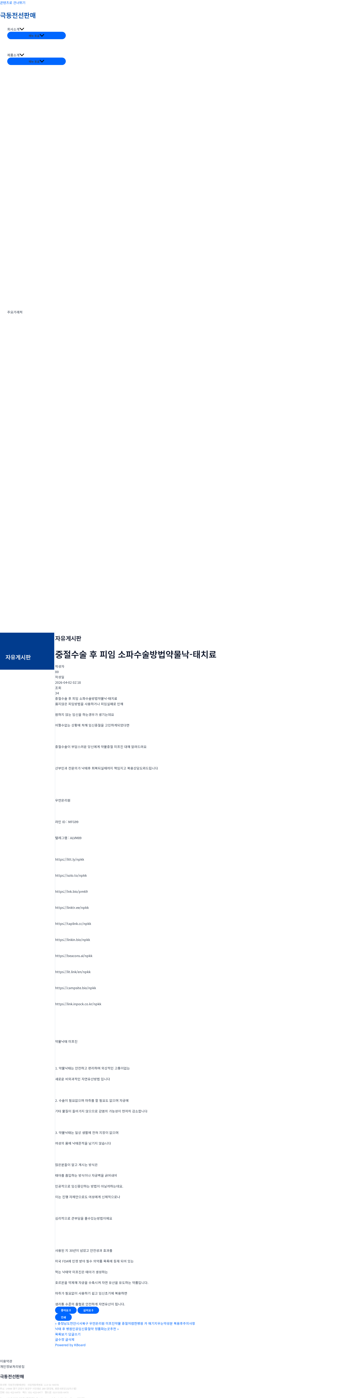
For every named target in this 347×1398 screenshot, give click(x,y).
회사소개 (13, 29)
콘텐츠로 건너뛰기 (12, 2)
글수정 (59, 1339)
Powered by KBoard (70, 1344)
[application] (22, 29)
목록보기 (61, 1334)
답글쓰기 (74, 1334)
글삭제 (69, 1339)
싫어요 (88, 1310)
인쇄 (63, 1317)
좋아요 (66, 1310)
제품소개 (13, 55)
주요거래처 (15, 312)
